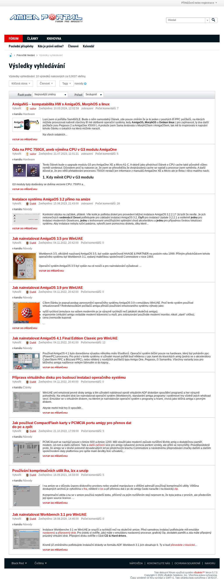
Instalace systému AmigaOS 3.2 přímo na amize (51, 199)
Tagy (65, 83)
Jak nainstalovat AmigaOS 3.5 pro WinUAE (47, 238)
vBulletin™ (199, 572)
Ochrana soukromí (187, 563)
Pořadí (78, 94)
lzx (101, 488)
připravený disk (67, 532)
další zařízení (97, 445)
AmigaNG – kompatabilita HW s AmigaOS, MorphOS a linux (61, 104)
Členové (73, 46)
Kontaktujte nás (158, 563)
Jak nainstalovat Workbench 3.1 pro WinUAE (49, 514)
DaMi (33, 203)
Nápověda (136, 563)
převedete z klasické (182, 544)
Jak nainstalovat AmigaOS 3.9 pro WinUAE (47, 288)
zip (176, 488)
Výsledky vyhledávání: (22, 76)
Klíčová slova (20, 83)
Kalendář (88, 46)
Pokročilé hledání (26, 55)
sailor (33, 108)
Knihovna (54, 39)
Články (32, 39)
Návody (27, 209)
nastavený (49, 532)
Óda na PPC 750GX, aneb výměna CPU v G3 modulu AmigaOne (64, 149)
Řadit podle (25, 94)
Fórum (13, 39)
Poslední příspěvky (21, 46)
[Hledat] (213, 20)
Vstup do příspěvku (24, 139)
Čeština (39, 563)
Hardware (29, 114)
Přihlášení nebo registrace (197, 2)
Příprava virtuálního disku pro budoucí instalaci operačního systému (69, 377)
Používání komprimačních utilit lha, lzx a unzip (50, 471)
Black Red (18, 563)
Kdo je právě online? (51, 46)
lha (85, 488)
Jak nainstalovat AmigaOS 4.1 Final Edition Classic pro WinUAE (65, 338)
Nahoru (210, 563)
